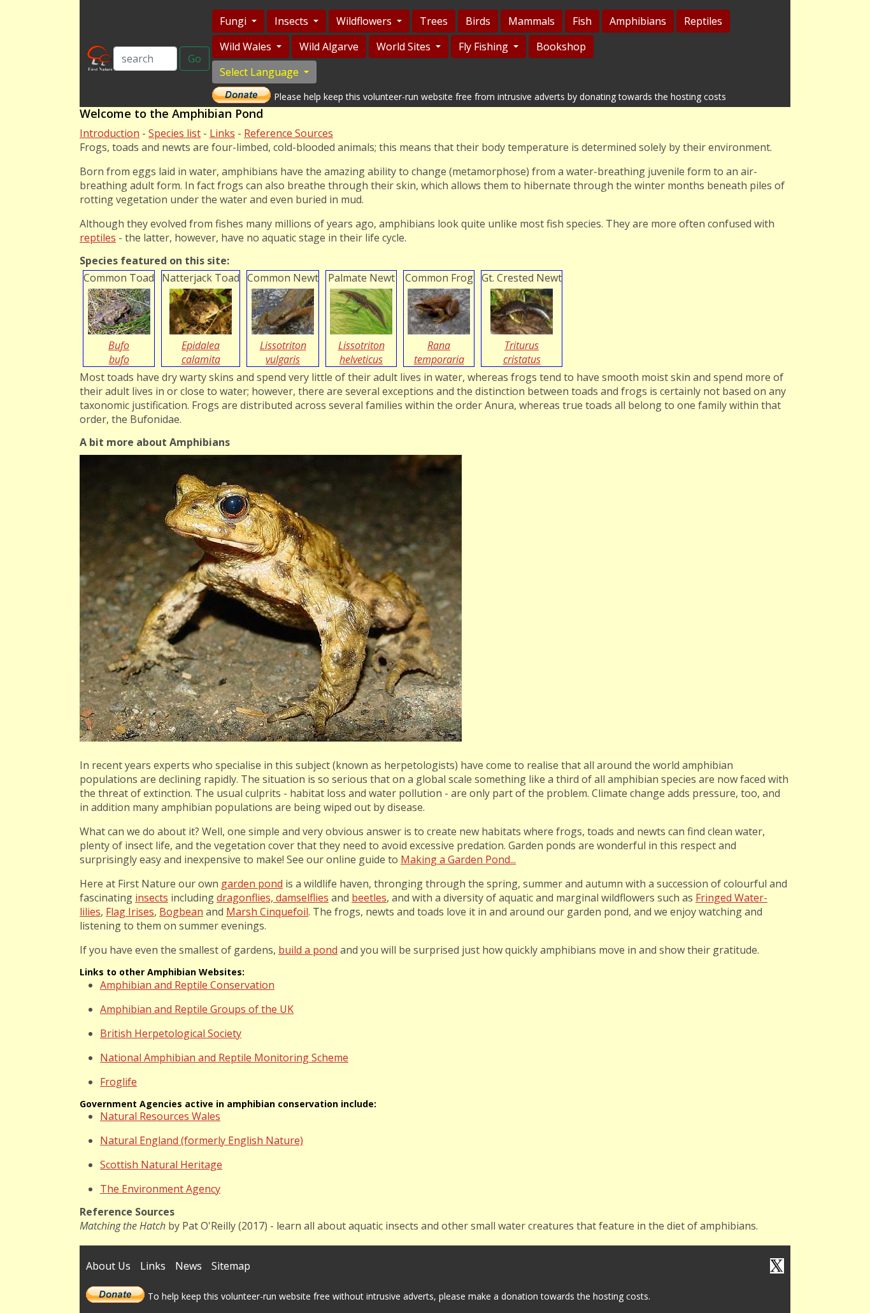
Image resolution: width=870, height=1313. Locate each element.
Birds (478, 21)
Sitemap (230, 1266)
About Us (108, 1266)
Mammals (531, 21)
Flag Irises (130, 912)
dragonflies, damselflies (273, 898)
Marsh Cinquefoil (267, 912)
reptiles (98, 238)
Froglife (118, 1082)
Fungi (234, 21)
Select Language (260, 72)
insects (151, 898)
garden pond (252, 884)
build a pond (308, 950)
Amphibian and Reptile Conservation (187, 985)
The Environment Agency (160, 1189)
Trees (434, 21)
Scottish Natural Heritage (161, 1165)
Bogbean (181, 912)
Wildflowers (365, 21)
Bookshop (561, 46)
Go (194, 59)
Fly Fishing (485, 46)
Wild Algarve (329, 46)
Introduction (109, 133)
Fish (582, 21)
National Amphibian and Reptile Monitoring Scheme (224, 1058)
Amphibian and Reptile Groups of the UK (197, 1009)
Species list (174, 133)
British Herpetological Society (170, 1033)
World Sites (404, 46)
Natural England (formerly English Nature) (201, 1140)
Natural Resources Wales (160, 1116)
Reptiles (703, 21)
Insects (293, 21)
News (188, 1266)
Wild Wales (247, 46)
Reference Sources (288, 133)
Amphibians (638, 21)
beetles (369, 898)
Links (222, 133)
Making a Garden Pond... (458, 859)
